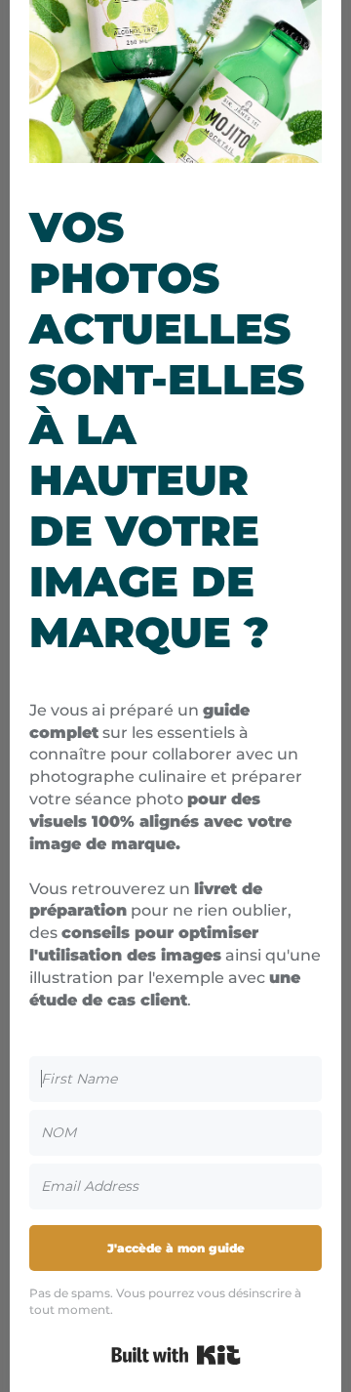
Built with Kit (176, 1354)
